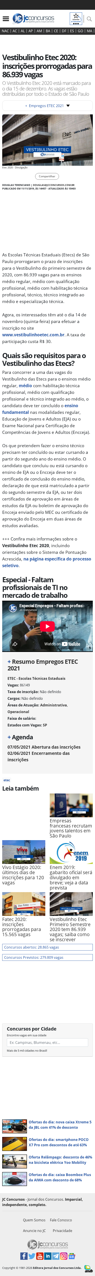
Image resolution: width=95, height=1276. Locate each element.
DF (64, 31)
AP (30, 31)
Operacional (18, 711)
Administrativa (53, 705)
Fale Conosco (61, 1220)
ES (72, 31)
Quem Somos (34, 1220)
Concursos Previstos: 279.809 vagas (33, 957)
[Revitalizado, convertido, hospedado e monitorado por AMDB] (88, 1268)
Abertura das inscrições (44, 747)
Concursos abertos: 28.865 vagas (31, 947)
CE (56, 31)
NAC (5, 31)
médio (25, 386)
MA (89, 31)
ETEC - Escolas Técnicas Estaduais (36, 678)
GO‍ (80, 31)
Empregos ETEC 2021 (44, 105)
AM (39, 31)
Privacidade (62, 1230)
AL (23, 31)
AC (15, 31)
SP (45, 725)
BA (48, 31)
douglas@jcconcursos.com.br (53, 185)
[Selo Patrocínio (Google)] (76, 18)
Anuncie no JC (34, 1230)
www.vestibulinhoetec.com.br (33, 335)
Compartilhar (47, 176)
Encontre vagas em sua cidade (26, 1035)
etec (7, 780)
